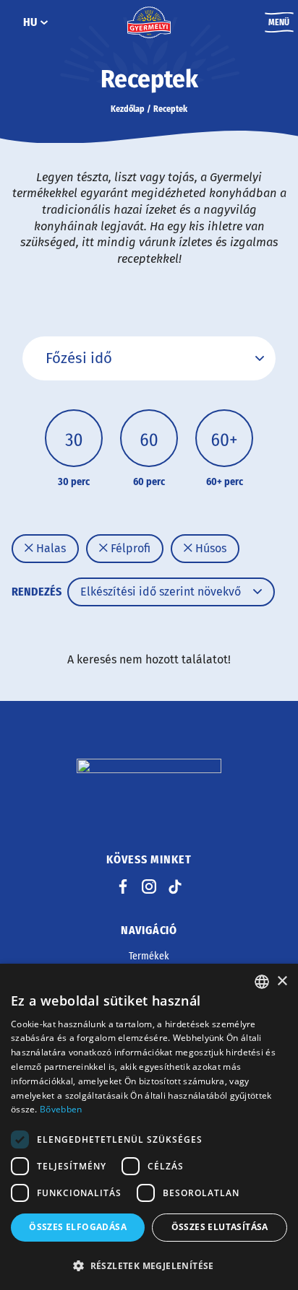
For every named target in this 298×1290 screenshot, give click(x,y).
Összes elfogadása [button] (78, 1227)
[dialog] (149, 1127)
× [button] (281, 981)
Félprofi (129, 548)
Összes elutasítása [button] (219, 1227)
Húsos (209, 548)
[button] (149, 1265)
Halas (49, 548)
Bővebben (61, 1109)
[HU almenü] (44, 22)
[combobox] (262, 982)
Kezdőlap (128, 109)
